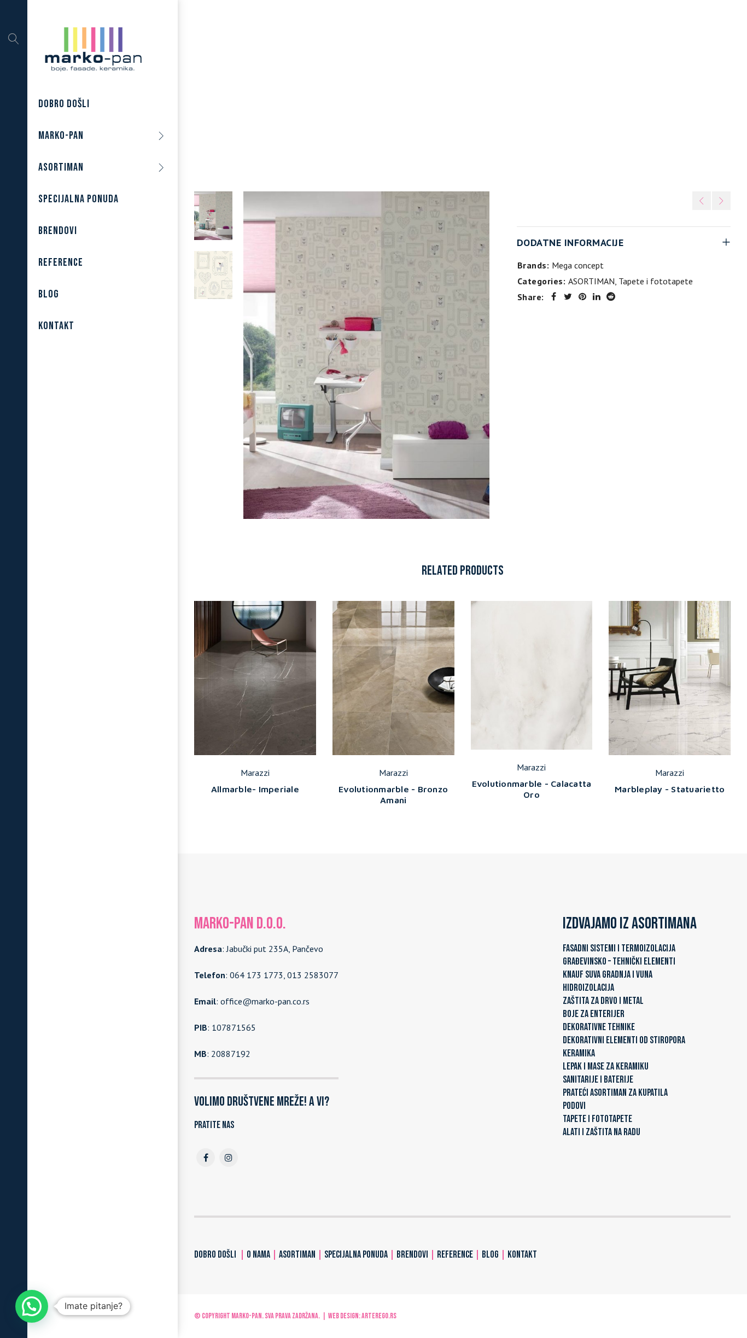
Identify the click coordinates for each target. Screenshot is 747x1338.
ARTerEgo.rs (378, 1316)
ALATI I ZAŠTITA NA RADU (601, 1132)
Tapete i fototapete (464, 97)
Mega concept (578, 265)
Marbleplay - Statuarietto (670, 789)
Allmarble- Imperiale (255, 789)
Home (348, 97)
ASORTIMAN (393, 97)
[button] (31, 1306)
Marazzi (255, 772)
